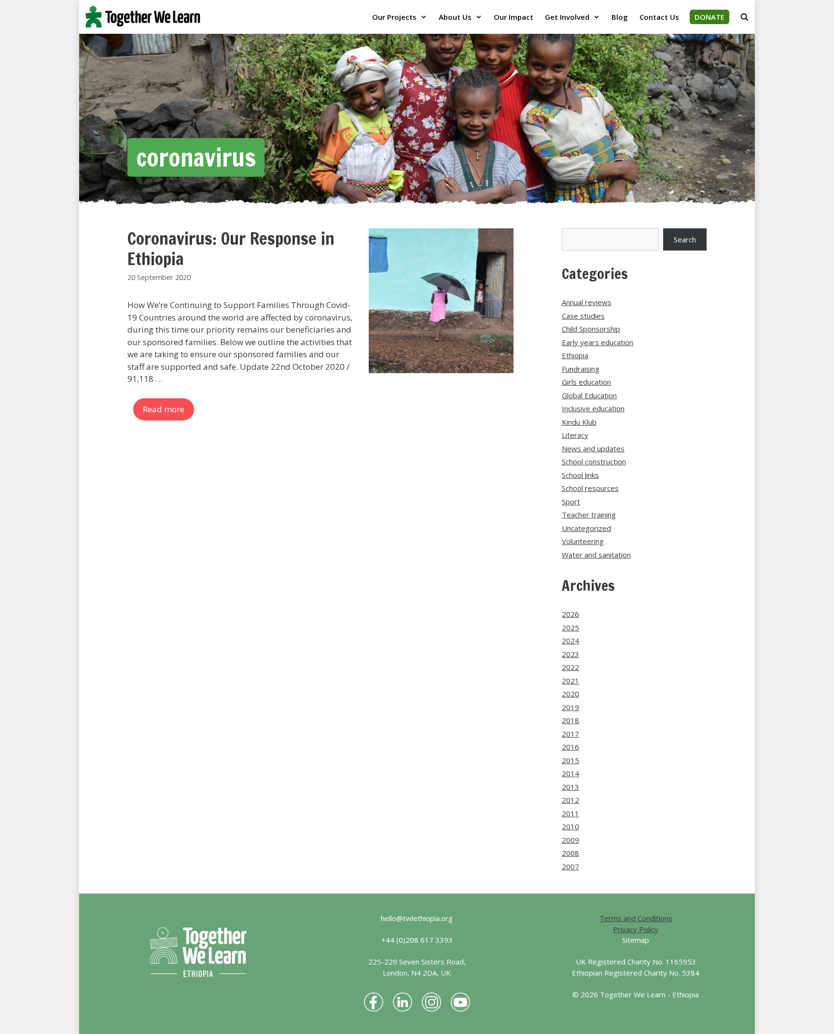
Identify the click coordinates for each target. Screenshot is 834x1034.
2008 (570, 853)
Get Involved (567, 17)
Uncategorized (586, 528)
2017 (570, 734)
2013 (570, 787)
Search (685, 239)
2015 (570, 760)
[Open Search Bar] (744, 17)
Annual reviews (587, 302)
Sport (571, 501)
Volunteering (583, 541)
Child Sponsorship (591, 329)
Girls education (586, 382)
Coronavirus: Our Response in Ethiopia (230, 248)
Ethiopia (575, 355)
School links (580, 475)
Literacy (575, 435)
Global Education (589, 395)
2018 (570, 720)
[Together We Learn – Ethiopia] (145, 17)
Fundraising (580, 369)
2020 (570, 694)
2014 (570, 773)
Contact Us (659, 17)
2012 (570, 800)
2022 (570, 667)
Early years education (597, 342)
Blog (620, 17)
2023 (570, 654)
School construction (594, 461)
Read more (163, 409)
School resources (590, 488)
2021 (570, 680)
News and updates (593, 448)
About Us (455, 17)
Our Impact (513, 17)
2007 (570, 866)
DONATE (709, 17)
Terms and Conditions (635, 918)
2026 (570, 614)
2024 (570, 640)
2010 (570, 826)
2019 (570, 707)
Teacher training (589, 514)
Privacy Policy (635, 929)
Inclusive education (593, 408)
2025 (570, 627)
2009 (570, 840)
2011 (570, 813)
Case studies (583, 316)
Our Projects (394, 17)
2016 (570, 747)
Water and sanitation (596, 554)
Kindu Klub (579, 422)
